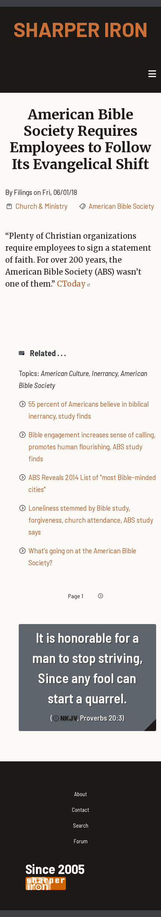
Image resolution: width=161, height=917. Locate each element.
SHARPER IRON (80, 29)
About (80, 794)
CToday (71, 283)
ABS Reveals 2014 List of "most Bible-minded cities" (92, 483)
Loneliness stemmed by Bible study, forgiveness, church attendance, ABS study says (90, 519)
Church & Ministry (41, 205)
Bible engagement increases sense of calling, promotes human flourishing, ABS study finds (91, 446)
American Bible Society (121, 205)
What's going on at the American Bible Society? (82, 556)
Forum (81, 841)
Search (80, 825)
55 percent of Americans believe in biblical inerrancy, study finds (88, 409)
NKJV (68, 717)
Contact (80, 809)
